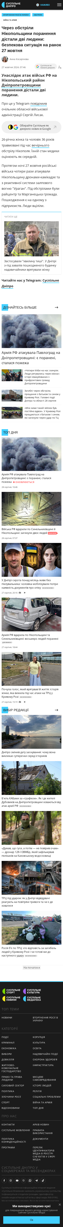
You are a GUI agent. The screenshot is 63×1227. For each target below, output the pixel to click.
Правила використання (42, 1132)
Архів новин (41, 1124)
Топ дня (38, 1107)
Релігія (37, 1091)
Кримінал (8, 1042)
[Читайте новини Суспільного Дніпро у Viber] (23, 1180)
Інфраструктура (43, 1065)
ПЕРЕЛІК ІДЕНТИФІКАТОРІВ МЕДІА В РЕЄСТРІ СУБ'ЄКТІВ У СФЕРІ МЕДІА (44, 1153)
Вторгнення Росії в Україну (16, 15)
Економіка (9, 1048)
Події (5, 1037)
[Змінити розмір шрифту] (59, 67)
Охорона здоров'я (45, 1059)
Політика (8, 1091)
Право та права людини (12, 1078)
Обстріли (38, 15)
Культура (39, 1042)
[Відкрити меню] (60, 5)
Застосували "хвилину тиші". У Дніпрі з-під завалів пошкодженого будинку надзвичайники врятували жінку (30, 265)
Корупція (39, 1037)
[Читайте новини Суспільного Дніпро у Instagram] (10, 1180)
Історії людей (42, 1085)
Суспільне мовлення (16, 1130)
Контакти (8, 1124)
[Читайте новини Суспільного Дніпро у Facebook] (4, 1180)
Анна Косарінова (19, 59)
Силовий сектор (13, 1085)
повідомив (38, 103)
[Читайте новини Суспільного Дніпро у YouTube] (17, 1180)
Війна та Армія (10, 20)
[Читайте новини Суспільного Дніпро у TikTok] (43, 1180)
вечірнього (40, 145)
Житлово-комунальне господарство (11, 1068)
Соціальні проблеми (47, 1096)
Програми (8, 1147)
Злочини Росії (11, 1096)
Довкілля (8, 1059)
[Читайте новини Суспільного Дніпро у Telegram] (36, 1180)
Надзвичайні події (45, 1053)
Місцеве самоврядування (44, 1078)
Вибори (7, 1053)
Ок (31, 1220)
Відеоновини (11, 1107)
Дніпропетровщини (21, 85)
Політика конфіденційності (14, 1140)
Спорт (6, 1102)
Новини (7, 1017)
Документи (40, 1138)
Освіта (37, 1048)
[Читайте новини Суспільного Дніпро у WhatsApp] (30, 1180)
